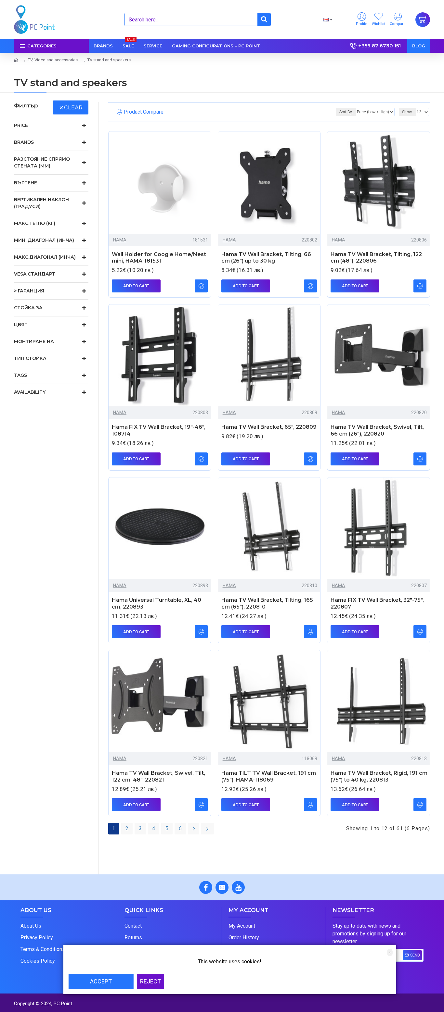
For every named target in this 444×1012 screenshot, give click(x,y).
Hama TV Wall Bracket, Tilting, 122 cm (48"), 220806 (376, 257)
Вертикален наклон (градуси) (41, 203)
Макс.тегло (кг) (34, 223)
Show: (407, 112)
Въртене (25, 183)
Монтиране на (34, 341)
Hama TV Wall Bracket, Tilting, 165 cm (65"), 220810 (267, 603)
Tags (20, 375)
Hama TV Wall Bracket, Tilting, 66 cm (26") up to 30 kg (266, 257)
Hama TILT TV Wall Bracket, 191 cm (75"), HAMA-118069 (268, 776)
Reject (150, 981)
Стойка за (28, 308)
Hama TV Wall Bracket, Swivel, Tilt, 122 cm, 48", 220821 (158, 776)
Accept (101, 981)
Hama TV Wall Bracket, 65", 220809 (269, 427)
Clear (73, 107)
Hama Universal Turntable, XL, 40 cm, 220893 (156, 603)
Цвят (21, 324)
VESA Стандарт (34, 274)
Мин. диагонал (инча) (44, 240)
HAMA (119, 239)
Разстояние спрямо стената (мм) (42, 162)
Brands (24, 142)
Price (21, 125)
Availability (30, 392)
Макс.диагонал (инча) (45, 257)
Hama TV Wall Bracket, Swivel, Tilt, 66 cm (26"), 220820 (377, 430)
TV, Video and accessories (53, 59)
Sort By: (346, 112)
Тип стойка (30, 358)
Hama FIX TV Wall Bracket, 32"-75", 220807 (377, 603)
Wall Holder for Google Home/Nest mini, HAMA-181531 (159, 257)
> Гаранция (29, 291)
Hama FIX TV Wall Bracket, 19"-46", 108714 (158, 430)
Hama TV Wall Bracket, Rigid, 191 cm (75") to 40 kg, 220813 (379, 776)
